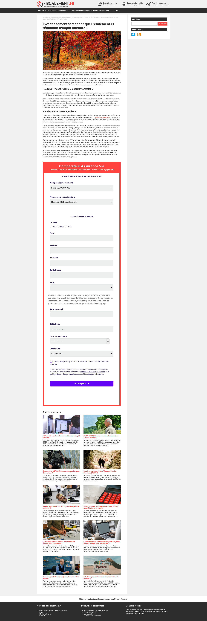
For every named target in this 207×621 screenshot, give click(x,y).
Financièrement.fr (90, 612)
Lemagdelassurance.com (92, 616)
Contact (115, 10)
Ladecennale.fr (89, 614)
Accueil (41, 10)
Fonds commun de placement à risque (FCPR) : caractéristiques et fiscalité (101, 507)
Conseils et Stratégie (101, 10)
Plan (41, 612)
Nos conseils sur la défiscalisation (96, 610)
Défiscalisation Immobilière (57, 10)
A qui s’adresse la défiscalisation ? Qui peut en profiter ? (67, 17)
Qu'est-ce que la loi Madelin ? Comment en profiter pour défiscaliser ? (59, 542)
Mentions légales (45, 614)
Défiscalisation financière (92, 17)
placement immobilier (102, 118)
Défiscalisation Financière (80, 10)
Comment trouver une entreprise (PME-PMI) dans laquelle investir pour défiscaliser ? (101, 542)
